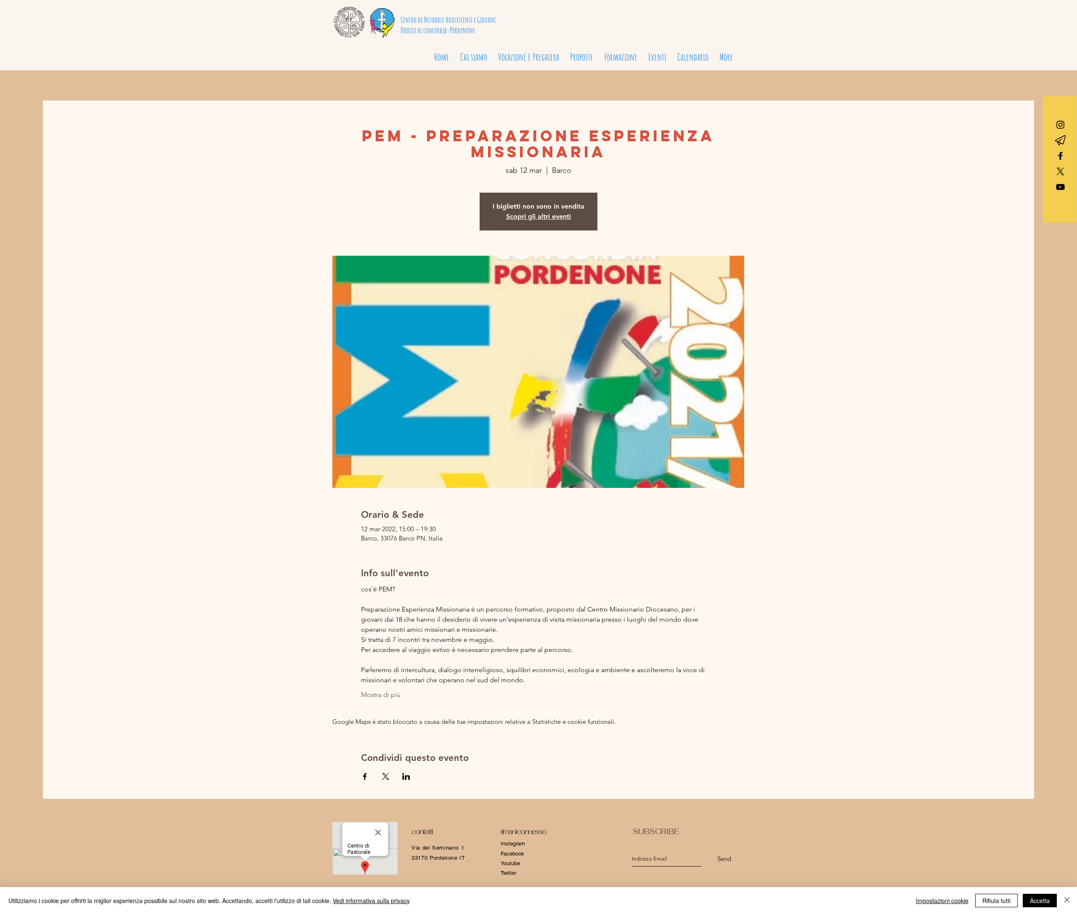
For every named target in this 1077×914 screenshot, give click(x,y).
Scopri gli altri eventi (538, 216)
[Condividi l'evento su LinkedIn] (406, 776)
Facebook (512, 853)
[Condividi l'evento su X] (386, 776)
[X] (1060, 171)
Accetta (1040, 900)
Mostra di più (381, 695)
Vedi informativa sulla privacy (371, 900)
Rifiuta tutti (996, 900)
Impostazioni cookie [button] (942, 900)
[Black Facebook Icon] (1060, 156)
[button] (529, 53)
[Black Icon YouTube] (1060, 187)
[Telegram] (1060, 140)
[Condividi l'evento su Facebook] (365, 776)
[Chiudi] (1067, 900)
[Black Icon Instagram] (1060, 124)
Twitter (508, 873)
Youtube (510, 863)
